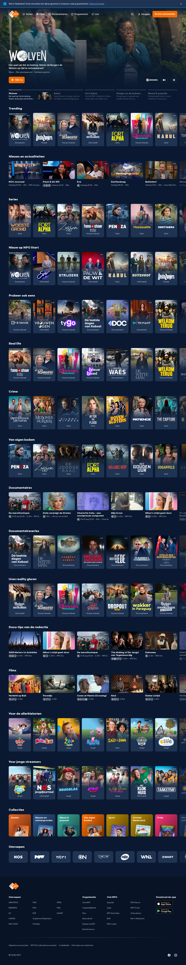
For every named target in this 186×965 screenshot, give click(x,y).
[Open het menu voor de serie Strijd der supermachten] (174, 538)
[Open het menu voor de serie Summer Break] (28, 769)
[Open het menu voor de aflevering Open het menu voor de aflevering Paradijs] (72, 677)
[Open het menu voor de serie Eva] (52, 254)
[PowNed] (39, 857)
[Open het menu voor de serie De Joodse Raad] (77, 446)
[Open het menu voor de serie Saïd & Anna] (126, 720)
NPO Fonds (135, 908)
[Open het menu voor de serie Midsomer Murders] (52, 398)
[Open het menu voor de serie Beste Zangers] (52, 115)
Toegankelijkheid (89, 908)
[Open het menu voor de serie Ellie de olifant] (174, 720)
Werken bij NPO (88, 924)
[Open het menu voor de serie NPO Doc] (126, 302)
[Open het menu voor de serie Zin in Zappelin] (77, 720)
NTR (34, 913)
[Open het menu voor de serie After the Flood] (101, 398)
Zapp (109, 908)
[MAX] (125, 857)
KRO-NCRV (13, 924)
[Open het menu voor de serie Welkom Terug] (174, 302)
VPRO (59, 903)
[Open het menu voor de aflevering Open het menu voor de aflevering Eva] (106, 163)
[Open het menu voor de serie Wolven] (28, 115)
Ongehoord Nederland (42, 919)
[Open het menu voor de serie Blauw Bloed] (101, 350)
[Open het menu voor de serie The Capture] (174, 398)
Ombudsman (136, 913)
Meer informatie (96, 4)
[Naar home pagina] (14, 14)
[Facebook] (169, 956)
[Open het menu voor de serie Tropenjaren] (150, 206)
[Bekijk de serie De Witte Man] (142, 364)
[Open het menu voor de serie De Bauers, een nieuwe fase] (77, 115)
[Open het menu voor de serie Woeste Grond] (28, 206)
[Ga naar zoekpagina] (132, 14)
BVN (108, 919)
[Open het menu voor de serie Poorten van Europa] (77, 538)
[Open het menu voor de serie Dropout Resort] (126, 586)
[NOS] (18, 857)
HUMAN (12, 919)
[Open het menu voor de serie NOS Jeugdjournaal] (52, 769)
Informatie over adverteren (82, 945)
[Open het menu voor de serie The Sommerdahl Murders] (28, 398)
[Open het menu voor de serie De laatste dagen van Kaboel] (101, 302)
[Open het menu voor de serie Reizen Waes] (126, 350)
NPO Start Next (113, 913)
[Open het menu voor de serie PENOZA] (126, 206)
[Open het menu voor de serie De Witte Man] (150, 350)
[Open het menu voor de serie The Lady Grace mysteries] (126, 769)
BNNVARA (13, 908)
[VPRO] (103, 857)
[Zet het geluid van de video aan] (164, 80)
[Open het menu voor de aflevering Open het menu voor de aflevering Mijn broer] (140, 495)
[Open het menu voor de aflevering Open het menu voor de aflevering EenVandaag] (140, 163)
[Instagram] (175, 956)
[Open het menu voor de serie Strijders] (77, 254)
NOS (34, 908)
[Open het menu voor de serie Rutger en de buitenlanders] (101, 115)
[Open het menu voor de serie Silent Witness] (77, 398)
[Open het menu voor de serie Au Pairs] (101, 586)
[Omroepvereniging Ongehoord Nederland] (82, 857)
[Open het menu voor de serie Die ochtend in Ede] (126, 538)
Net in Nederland (137, 919)
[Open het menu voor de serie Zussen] (77, 206)
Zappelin (110, 903)
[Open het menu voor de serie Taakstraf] (174, 769)
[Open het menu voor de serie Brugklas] (77, 769)
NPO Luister (112, 924)
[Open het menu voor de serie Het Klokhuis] (150, 769)
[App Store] (164, 903)
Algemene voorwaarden (18, 945)
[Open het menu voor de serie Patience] (150, 398)
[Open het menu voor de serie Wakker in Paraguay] (150, 586)
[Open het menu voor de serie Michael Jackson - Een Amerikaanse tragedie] (101, 538)
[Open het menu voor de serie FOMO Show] (101, 206)
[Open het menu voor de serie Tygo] (77, 302)
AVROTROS (13, 903)
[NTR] (61, 857)
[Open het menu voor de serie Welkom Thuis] (101, 769)
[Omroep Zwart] (167, 857)
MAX (34, 903)
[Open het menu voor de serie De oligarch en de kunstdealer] (150, 538)
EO (10, 913)
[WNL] (146, 857)
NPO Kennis (135, 903)
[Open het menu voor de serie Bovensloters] (126, 398)
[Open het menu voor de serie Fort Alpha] (126, 115)
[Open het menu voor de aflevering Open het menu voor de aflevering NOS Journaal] (38, 163)
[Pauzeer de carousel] (174, 80)
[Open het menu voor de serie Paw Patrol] (150, 720)
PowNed (36, 924)
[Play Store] (164, 911)
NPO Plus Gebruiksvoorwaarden (44, 945)
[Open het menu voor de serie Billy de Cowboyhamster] (28, 720)
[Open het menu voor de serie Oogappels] (174, 446)
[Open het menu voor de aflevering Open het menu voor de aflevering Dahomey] (174, 634)
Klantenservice (88, 929)
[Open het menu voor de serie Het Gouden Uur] (150, 446)
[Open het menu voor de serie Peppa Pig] (101, 720)
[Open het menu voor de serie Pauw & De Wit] (101, 254)
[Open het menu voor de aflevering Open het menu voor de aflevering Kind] (140, 677)
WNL (59, 908)
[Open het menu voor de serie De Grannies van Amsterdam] (150, 115)
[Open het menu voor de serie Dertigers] (174, 206)
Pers (84, 913)
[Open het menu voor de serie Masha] (52, 720)
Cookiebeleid (64, 945)
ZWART (60, 913)
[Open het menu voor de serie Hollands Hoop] (126, 446)
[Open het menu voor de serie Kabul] (174, 115)
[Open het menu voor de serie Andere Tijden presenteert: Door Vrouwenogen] (52, 302)
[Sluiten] (181, 3)
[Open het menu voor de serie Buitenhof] (150, 254)
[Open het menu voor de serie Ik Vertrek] (28, 302)
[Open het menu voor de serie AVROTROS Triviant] (150, 302)
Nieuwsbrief (87, 919)
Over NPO (86, 903)
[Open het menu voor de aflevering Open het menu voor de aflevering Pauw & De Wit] (72, 163)
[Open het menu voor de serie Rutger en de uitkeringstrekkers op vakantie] (174, 586)
